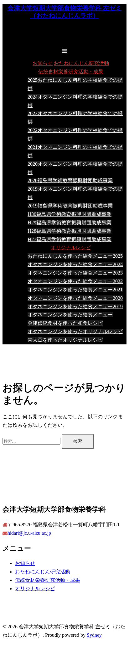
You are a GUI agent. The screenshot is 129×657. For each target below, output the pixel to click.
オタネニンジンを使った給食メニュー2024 (75, 264)
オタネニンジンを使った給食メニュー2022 (75, 281)
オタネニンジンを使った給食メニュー (70, 314)
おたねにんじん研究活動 (81, 63)
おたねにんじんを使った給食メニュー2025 (75, 256)
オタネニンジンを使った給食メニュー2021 (75, 289)
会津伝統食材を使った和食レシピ (65, 323)
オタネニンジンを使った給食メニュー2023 (75, 272)
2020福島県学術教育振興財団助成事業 (70, 180)
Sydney (94, 635)
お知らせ (43, 63)
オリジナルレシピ (71, 247)
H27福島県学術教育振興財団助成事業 (69, 239)
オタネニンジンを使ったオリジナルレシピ (75, 331)
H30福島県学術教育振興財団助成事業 (69, 214)
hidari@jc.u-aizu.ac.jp (29, 533)
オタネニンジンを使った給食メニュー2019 (75, 306)
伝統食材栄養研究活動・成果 (70, 71)
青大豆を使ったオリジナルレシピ (65, 340)
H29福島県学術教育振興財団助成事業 (69, 222)
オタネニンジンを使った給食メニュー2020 (75, 298)
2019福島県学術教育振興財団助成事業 (70, 205)
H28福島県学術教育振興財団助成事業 (69, 231)
